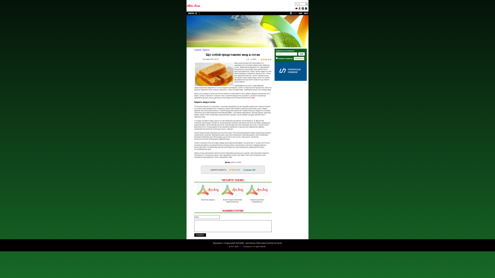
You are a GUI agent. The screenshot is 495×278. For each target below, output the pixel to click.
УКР (300, 13)
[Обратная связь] (296, 8)
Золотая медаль (208, 199)
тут (253, 97)
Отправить (200, 235)
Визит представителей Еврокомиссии (232, 200)
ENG (306, 13)
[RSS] (303, 8)
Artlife (241, 246)
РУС (295, 13)
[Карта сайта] (300, 8)
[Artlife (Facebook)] (306, 8)
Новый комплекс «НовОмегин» (257, 200)
